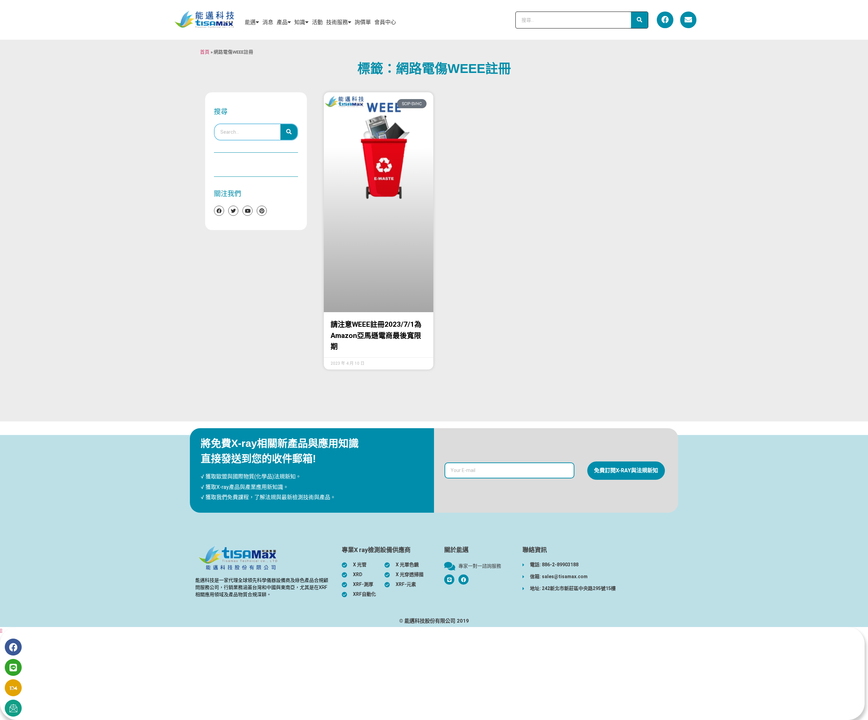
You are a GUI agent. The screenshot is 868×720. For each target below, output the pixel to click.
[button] (1, 631)
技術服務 (337, 22)
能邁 (250, 22)
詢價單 (363, 22)
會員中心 (385, 22)
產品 (282, 22)
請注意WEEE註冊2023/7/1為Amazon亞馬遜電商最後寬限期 (376, 335)
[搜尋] (639, 20)
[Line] (13, 667)
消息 (267, 22)
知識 (299, 22)
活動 (317, 22)
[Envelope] (688, 20)
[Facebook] (665, 20)
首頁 (205, 52)
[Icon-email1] (13, 708)
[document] (434, 673)
